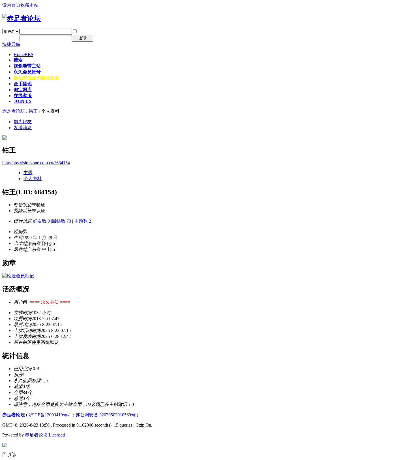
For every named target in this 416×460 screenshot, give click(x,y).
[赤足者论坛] (21, 18)
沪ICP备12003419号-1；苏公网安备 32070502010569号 (82, 414)
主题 (28, 172)
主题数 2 (82, 221)
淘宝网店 (23, 89)
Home (23, 54)
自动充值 (36, 77)
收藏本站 (29, 5)
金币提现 (23, 83)
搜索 (18, 60)
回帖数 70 (61, 221)
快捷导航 (11, 44)
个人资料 (32, 178)
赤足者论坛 (13, 111)
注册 (101, 37)
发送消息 (23, 127)
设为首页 (11, 5)
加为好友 (23, 121)
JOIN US (22, 101)
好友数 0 (41, 221)
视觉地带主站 (27, 65)
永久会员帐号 (27, 71)
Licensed (57, 435)
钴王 (33, 111)
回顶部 (9, 454)
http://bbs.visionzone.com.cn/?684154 (36, 162)
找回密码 (106, 31)
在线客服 (23, 95)
